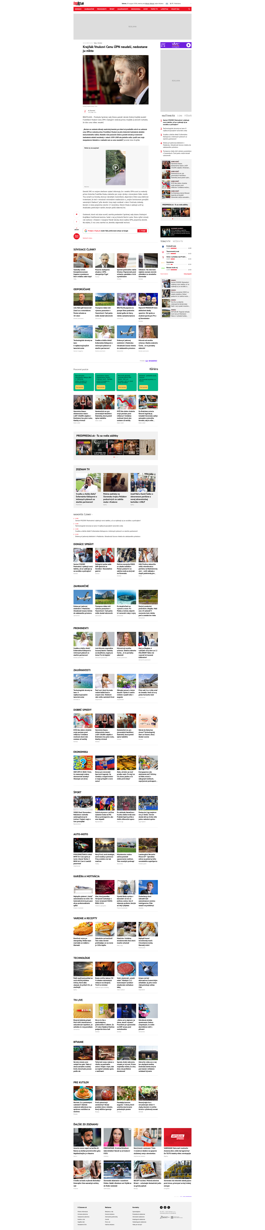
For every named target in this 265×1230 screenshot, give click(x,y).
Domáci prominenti (78, 657)
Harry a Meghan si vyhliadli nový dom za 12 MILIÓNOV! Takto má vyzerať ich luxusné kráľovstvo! (148, 653)
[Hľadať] (189, 9)
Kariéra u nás (81, 1219)
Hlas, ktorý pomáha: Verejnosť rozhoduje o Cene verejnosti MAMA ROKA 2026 (103, 899)
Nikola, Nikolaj (149, 3)
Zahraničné (89, 9)
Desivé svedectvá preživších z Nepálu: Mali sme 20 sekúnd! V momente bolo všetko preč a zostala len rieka (148, 611)
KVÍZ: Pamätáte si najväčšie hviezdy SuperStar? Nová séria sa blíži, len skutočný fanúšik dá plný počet (180, 232)
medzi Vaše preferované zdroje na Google (108, 231)
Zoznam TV (83, 469)
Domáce (78, 9)
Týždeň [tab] (188, 115)
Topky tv (154, 9)
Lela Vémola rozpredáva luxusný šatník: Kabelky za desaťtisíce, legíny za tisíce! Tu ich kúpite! (104, 651)
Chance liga (120, 821)
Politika (97, 276)
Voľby (74, 279)
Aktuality (141, 908)
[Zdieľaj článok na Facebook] (77, 222)
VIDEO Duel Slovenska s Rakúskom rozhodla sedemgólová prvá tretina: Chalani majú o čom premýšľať (82, 817)
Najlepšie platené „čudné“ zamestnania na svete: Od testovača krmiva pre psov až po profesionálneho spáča (83, 901)
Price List (107, 1222)
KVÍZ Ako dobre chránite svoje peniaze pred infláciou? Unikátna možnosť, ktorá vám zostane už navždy (126, 416)
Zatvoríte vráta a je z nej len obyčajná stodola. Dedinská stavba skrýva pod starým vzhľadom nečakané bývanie (148, 1066)
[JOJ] (162, 252)
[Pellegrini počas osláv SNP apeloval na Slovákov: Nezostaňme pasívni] (104, 555)
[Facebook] (161, 1207)
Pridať (143, 231)
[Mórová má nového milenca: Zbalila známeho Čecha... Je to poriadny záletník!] (126, 639)
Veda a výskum (121, 989)
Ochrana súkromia (83, 1214)
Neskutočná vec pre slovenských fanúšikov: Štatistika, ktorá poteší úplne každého (103, 414)
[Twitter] (168, 1207)
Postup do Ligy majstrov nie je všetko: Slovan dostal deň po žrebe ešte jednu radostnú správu (148, 815)
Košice (140, 576)
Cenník (107, 1219)
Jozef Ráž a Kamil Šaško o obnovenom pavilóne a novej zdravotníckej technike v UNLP (142, 498)
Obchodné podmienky (111, 1217)
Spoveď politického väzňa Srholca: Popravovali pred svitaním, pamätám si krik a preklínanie (126, 273)
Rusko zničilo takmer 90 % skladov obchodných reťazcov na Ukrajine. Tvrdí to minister (104, 981)
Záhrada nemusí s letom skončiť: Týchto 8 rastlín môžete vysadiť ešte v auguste (126, 693)
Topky (95, 43)
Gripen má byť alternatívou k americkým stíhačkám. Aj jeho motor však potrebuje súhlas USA (148, 982)
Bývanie (78, 1042)
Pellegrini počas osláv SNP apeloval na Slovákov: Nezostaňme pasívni (103, 567)
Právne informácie (83, 1211)
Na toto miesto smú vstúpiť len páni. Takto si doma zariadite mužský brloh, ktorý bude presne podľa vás (82, 1066)
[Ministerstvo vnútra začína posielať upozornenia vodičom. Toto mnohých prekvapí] (126, 845)
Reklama (108, 1207)
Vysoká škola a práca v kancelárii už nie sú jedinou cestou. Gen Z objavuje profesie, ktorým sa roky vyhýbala (126, 901)
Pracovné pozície (80, 369)
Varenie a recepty (85, 918)
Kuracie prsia (142, 947)
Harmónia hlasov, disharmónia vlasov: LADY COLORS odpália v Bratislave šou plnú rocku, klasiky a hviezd (82, 416)
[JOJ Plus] (162, 268)
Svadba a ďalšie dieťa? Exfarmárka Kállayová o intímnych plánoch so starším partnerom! (86, 498)
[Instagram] (165, 1207)
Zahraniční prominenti (101, 657)
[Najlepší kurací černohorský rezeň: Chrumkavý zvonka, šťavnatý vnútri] (148, 929)
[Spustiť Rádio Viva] (175, 43)
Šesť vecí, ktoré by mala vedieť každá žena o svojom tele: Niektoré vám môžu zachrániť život (104, 693)
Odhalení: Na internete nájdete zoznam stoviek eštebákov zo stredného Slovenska (147, 273)
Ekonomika (135, 9)
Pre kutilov (81, 1082)
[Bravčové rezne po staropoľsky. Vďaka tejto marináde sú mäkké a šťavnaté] (83, 929)
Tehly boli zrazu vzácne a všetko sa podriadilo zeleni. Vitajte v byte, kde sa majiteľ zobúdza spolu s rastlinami (104, 1066)
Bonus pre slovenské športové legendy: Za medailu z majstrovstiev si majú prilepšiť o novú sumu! (104, 776)
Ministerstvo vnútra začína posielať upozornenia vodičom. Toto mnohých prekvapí (125, 857)
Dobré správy (82, 709)
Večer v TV (178, 241)
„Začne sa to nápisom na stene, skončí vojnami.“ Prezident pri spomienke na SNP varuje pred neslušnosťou (126, 1024)
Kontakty (135, 1207)
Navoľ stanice (164, 274)
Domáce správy (83, 544)
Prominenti (102, 9)
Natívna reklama (109, 1224)
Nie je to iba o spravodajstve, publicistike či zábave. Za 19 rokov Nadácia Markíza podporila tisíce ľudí (104, 1024)
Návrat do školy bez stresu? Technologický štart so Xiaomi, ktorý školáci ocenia (147, 733)
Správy (105, 504)
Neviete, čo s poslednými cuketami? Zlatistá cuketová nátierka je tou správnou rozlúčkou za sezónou (82, 1107)
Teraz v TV (165, 241)
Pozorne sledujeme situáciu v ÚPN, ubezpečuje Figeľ (102, 272)
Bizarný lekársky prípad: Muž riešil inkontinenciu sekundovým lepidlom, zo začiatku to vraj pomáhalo (83, 1023)
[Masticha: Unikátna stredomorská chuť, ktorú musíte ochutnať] (126, 929)
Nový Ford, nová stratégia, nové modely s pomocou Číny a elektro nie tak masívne (104, 857)
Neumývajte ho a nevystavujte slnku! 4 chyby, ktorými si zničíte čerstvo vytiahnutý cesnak (148, 1105)
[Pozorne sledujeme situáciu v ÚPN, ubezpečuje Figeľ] (104, 260)
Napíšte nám (81, 1222)
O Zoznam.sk (82, 1207)
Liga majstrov (142, 821)
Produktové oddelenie (138, 1214)
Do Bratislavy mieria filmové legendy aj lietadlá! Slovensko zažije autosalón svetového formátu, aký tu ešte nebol (148, 416)
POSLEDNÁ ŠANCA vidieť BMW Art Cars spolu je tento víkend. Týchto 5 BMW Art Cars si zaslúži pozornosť (82, 859)
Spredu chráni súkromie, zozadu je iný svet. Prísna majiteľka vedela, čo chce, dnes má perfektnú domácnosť (126, 1066)
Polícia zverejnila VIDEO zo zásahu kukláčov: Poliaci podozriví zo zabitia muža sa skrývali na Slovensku (126, 568)
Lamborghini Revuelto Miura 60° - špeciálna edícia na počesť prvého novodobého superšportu (148, 857)
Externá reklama (109, 1214)
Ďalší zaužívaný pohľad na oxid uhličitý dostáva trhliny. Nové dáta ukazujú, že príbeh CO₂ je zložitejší (83, 982)
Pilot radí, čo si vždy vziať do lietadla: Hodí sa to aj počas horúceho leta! (148, 692)
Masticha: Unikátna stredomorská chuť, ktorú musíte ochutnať (126, 940)
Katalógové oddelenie (138, 1219)
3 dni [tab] (179, 115)
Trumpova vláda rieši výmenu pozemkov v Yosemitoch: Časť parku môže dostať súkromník (104, 609)
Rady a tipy (120, 945)
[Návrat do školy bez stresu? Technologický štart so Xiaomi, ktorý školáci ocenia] (148, 721)
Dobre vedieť (76, 423)
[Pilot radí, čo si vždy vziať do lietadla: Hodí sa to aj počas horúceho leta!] (148, 681)
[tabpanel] (176, 138)
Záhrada (119, 1112)
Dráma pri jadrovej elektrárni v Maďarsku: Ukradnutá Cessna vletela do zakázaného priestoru (107, 536)
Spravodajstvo (136, 1211)
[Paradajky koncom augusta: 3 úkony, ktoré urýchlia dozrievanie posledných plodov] (126, 1093)
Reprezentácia (77, 824)
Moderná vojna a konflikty (102, 987)
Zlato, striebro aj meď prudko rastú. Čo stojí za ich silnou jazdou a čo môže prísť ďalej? (126, 775)
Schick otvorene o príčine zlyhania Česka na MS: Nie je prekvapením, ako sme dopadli (104, 815)
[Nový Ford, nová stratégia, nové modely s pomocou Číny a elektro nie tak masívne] (104, 845)
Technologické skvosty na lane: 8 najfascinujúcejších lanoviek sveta (99, 526)
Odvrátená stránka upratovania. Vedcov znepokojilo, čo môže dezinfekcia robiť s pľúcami (146, 1024)
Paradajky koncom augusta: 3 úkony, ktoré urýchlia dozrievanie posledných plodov (125, 1105)
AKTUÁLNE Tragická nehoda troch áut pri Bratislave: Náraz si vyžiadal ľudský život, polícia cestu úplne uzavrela (180, 314)
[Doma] (162, 263)
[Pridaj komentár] (77, 215)
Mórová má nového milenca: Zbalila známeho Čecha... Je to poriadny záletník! (126, 651)
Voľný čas (175, 9)
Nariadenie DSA (82, 1224)
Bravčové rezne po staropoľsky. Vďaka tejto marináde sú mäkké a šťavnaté (82, 941)
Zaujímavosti (122, 9)
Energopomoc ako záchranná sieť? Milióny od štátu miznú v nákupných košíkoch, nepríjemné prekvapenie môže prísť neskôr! (148, 776)
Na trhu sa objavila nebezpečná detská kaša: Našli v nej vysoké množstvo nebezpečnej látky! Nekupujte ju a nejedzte (180, 304)
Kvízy (145, 9)
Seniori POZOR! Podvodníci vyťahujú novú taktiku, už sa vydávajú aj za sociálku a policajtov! (108, 520)
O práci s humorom (78, 908)
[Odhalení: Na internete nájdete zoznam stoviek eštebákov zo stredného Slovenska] (148, 260)
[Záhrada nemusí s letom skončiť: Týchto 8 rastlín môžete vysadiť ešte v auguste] (126, 681)
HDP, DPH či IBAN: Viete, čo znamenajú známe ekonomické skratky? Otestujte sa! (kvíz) (82, 775)
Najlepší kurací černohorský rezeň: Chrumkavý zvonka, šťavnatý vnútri (146, 941)
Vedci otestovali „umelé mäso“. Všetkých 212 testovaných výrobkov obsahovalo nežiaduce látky (126, 982)
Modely (97, 863)
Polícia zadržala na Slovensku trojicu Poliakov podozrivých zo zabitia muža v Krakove (115, 498)
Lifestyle (164, 9)
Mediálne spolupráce (100, 905)
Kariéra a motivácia (86, 876)
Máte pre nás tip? (137, 1224)
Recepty (75, 1114)
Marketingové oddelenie (139, 1222)
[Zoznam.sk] (165, 1218)
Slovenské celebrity (177, 228)
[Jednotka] (162, 257)
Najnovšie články (82, 514)
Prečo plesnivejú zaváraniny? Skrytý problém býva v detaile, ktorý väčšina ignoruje (104, 1105)
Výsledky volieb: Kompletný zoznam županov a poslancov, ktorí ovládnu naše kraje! (82, 273)
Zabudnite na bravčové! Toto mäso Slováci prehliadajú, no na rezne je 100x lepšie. (104, 941)
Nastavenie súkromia (83, 1217)
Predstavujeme (142, 863)
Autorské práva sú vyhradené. (168, 1213)
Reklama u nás (109, 1211)
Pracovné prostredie (122, 908)
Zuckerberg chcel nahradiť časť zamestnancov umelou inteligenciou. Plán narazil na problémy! (147, 901)
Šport (112, 9)
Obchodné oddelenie (138, 1217)
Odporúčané (142, 989)
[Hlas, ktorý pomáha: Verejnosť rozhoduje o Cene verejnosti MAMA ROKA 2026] (104, 887)
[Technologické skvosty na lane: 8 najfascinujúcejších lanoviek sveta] (83, 681)
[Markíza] (162, 247)
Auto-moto (80, 834)
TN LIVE (78, 1000)
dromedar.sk (76, 699)
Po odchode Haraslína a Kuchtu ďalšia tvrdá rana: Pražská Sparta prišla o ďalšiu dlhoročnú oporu (126, 815)
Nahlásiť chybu (87, 238)
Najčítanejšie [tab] (168, 115)
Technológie (81, 958)
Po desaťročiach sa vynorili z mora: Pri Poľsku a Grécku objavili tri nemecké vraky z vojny (126, 609)
